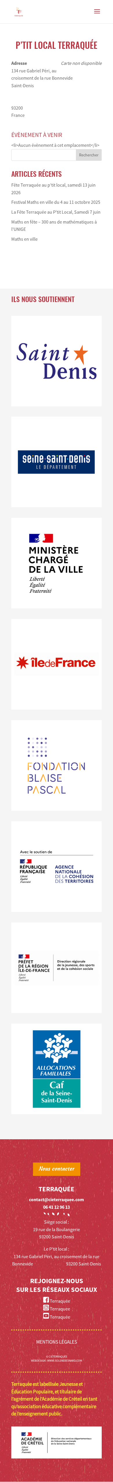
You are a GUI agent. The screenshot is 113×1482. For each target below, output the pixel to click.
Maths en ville (24, 239)
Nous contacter (56, 1169)
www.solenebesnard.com (64, 1361)
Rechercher (89, 155)
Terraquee (59, 1309)
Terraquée (59, 1301)
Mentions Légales (56, 1342)
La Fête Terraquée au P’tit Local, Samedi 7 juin (56, 212)
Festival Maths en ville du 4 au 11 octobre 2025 (55, 202)
